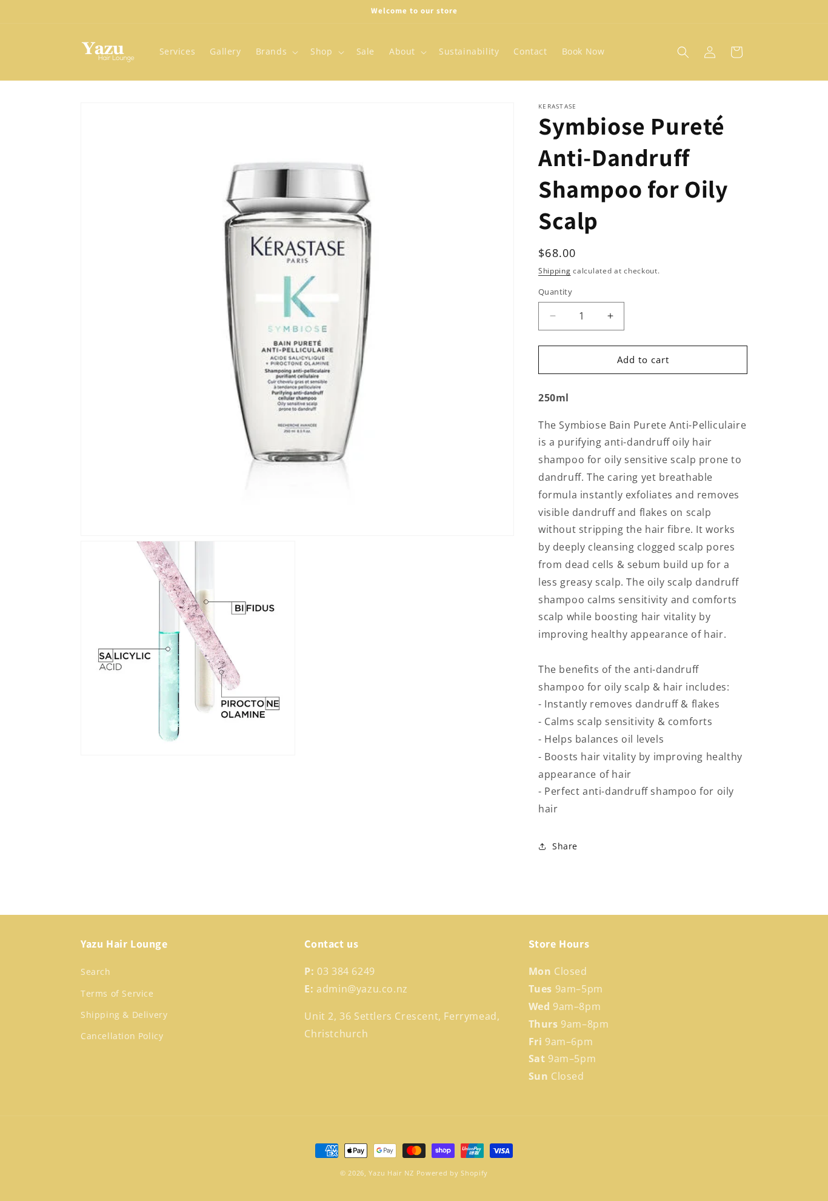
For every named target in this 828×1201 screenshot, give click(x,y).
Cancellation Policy (122, 1036)
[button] (276, 51)
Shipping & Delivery (124, 1014)
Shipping (554, 271)
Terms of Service (117, 993)
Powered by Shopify (452, 1172)
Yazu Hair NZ (391, 1172)
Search (96, 971)
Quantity (555, 291)
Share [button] (565, 846)
